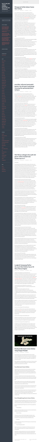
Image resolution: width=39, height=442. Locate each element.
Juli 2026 (3, 62)
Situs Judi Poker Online (5, 148)
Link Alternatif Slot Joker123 (5, 140)
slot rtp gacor (20, 96)
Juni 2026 (3, 64)
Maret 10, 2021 (17, 352)
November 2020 (4, 121)
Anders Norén (34, 439)
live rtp (20, 310)
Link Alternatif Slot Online (5, 142)
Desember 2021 (4, 106)
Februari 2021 (3, 116)
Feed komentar (4, 169)
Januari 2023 (3, 98)
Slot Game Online (4, 155)
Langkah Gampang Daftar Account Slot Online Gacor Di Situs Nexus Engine (24, 267)
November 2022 (4, 101)
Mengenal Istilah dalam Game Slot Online (24, 8)
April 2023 (3, 93)
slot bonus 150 (25, 120)
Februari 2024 (3, 77)
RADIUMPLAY (4, 145)
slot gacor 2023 (26, 17)
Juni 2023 (3, 90)
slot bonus (30, 58)
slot (2, 150)
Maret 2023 (3, 95)
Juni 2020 (3, 127)
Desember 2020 (4, 119)
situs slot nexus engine (21, 181)
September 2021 (4, 108)
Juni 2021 (3, 111)
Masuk (3, 166)
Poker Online (3, 143)
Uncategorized (4, 160)
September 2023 (4, 85)
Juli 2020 (3, 126)
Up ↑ (30, 440)
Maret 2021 (3, 114)
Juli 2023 (3, 88)
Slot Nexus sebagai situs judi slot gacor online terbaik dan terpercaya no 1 (25, 156)
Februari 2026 (3, 70)
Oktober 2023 (3, 83)
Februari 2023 (3, 96)
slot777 (26, 105)
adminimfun (22, 10)
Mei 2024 (3, 72)
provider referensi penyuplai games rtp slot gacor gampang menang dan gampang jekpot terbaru (24, 87)
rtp (27, 26)
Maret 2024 (3, 75)
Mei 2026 (3, 65)
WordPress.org (4, 171)
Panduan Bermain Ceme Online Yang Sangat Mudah (25, 349)
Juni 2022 (3, 103)
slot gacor (3, 153)
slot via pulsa (23, 207)
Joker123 (3, 137)
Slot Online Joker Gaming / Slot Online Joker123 (6, 6)
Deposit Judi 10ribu (4, 135)
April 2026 (3, 67)
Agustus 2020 (3, 124)
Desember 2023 (4, 80)
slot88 (3, 158)
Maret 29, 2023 (17, 270)
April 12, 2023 (17, 10)
